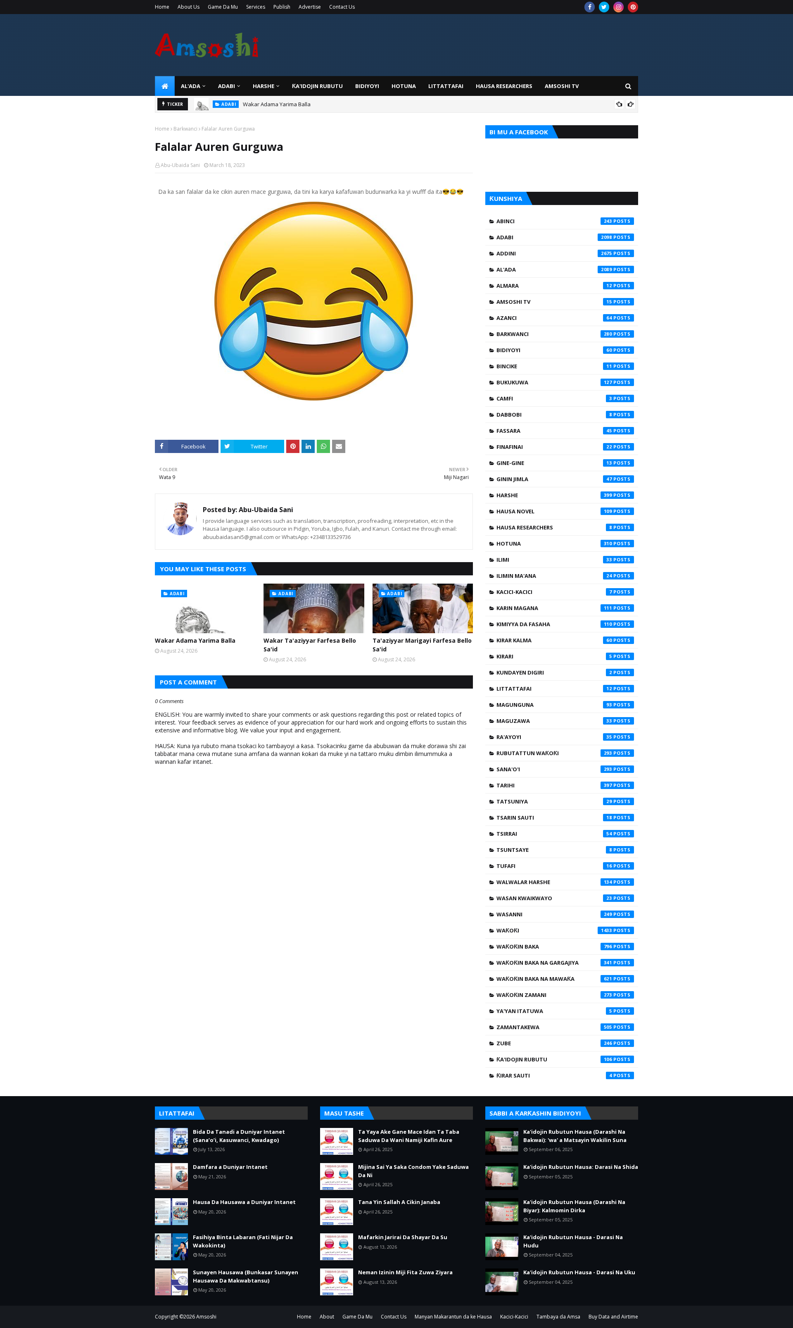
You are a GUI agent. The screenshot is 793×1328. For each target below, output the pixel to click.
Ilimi (554, 559)
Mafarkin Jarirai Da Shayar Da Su (402, 1237)
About (327, 1316)
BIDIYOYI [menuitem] (367, 86)
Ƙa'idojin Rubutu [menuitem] (317, 86)
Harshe (554, 495)
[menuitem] (165, 86)
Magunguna (554, 704)
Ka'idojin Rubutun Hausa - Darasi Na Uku (579, 1272)
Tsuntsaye (554, 850)
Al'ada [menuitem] (190, 86)
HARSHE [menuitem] (263, 86)
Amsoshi (206, 1316)
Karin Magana (554, 608)
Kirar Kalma (554, 640)
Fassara (554, 430)
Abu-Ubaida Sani (180, 165)
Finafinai (554, 447)
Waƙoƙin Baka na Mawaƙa (554, 978)
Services (255, 6)
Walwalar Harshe (554, 882)
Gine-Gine (554, 463)
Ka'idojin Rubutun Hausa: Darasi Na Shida (580, 1167)
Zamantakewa (554, 1027)
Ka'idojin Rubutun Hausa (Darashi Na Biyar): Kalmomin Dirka (574, 1206)
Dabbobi (554, 414)
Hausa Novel (554, 511)
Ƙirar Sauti (554, 1075)
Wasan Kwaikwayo (554, 898)
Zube (554, 1043)
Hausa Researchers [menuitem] (504, 86)
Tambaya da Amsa (558, 1316)
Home (162, 6)
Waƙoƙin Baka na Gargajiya (554, 962)
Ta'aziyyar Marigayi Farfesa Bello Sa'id (422, 645)
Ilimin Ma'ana (554, 575)
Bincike (554, 366)
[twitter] (604, 7)
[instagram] (618, 7)
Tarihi (554, 785)
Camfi (554, 398)
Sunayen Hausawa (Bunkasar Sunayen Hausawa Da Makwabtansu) (245, 1276)
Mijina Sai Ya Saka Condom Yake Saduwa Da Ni (413, 1171)
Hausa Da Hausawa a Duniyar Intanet (244, 1202)
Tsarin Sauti (554, 817)
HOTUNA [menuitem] (404, 86)
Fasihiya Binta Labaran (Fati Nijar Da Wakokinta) (243, 1241)
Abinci (554, 221)
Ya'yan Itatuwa (554, 1011)
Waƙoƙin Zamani (554, 995)
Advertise (310, 6)
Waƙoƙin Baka (554, 946)
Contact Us (342, 6)
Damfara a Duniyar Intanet (230, 1167)
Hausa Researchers (554, 527)
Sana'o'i (554, 769)
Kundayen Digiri (554, 672)
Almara (554, 285)
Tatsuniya (554, 801)
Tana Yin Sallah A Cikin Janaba (399, 1202)
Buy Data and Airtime (613, 1316)
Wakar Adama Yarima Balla (277, 100)
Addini (554, 253)
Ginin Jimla (554, 479)
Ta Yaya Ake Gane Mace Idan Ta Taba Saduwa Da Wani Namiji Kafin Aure (408, 1136)
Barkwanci (185, 128)
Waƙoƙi (554, 930)
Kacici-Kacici (554, 592)
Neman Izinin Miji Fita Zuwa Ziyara (405, 1272)
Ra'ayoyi (554, 737)
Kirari (554, 656)
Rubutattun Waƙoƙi (554, 753)
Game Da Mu (223, 6)
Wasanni (554, 914)
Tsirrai (554, 833)
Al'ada (554, 269)
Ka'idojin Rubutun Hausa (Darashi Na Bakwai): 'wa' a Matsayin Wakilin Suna (575, 1136)
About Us (188, 6)
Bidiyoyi (554, 350)
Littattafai (554, 688)
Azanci (554, 318)
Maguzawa (554, 721)
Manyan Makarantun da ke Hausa (453, 1316)
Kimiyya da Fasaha (554, 624)
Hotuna (554, 543)
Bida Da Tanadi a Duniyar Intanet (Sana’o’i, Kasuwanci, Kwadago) (239, 1136)
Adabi (554, 237)
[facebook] (589, 7)
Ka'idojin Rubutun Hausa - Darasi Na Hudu (573, 1241)
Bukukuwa (554, 382)
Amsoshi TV (554, 301)
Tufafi (554, 866)
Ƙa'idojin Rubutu (554, 1059)
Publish (281, 6)
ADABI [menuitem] (226, 86)
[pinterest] (633, 7)
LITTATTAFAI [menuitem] (445, 86)
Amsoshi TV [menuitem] (562, 86)
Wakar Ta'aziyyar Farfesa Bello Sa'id (310, 645)
